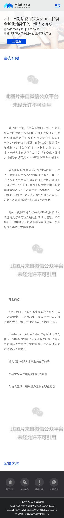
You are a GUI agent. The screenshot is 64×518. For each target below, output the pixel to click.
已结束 (16, 41)
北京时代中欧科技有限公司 (37, 514)
